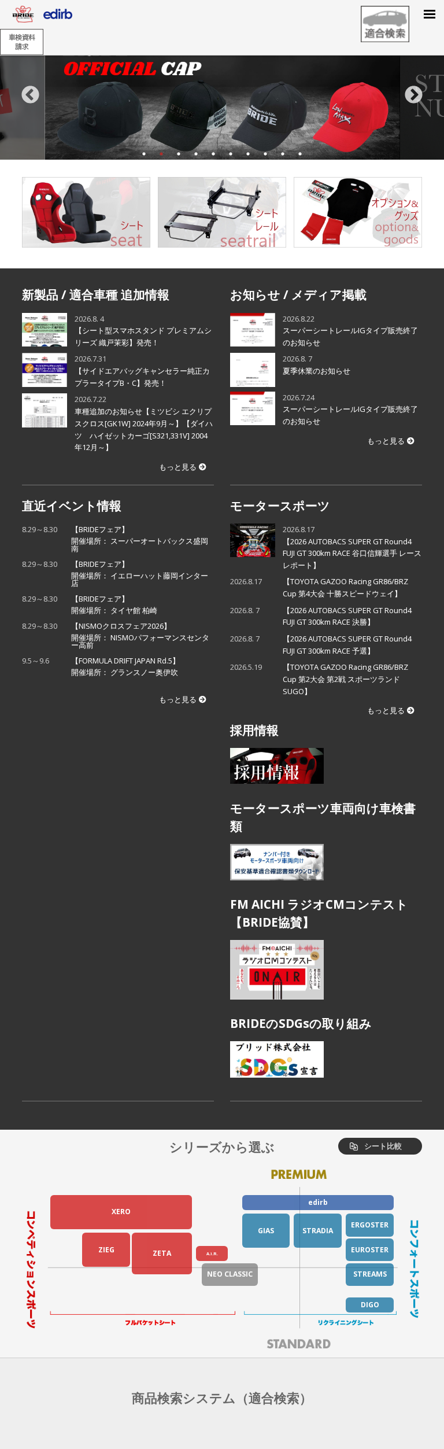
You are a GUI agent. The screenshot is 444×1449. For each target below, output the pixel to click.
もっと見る (178, 467)
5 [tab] (213, 154)
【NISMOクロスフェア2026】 (140, 636)
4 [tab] (196, 154)
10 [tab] (300, 154)
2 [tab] (161, 154)
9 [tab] (282, 154)
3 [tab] (178, 154)
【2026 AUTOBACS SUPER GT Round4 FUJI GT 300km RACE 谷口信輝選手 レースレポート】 (352, 553)
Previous (30, 95)
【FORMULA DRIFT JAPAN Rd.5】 (129, 666)
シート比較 (383, 1146)
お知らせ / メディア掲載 (298, 294)
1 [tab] (144, 154)
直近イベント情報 (71, 505)
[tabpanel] (222, 95)
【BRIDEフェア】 (139, 539)
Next (414, 95)
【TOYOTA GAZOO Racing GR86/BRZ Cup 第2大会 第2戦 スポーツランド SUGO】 (345, 679)
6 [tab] (230, 154)
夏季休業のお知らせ (316, 371)
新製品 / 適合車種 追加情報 (95, 294)
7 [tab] (248, 154)
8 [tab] (265, 154)
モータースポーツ (280, 505)
